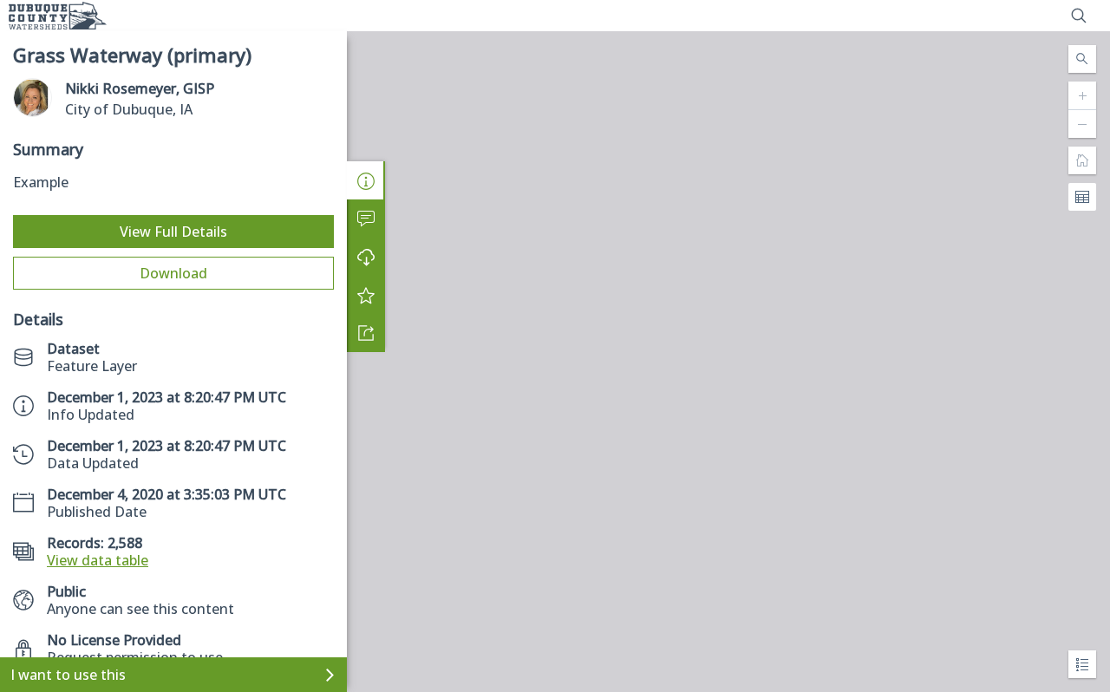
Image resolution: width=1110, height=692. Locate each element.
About (366, 180)
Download (173, 273)
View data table (97, 560)
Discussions (366, 218)
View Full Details (173, 231)
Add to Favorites (366, 295)
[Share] (366, 333)
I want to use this (68, 674)
